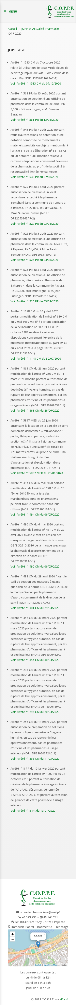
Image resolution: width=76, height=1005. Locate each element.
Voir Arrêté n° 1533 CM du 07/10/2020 (36, 83)
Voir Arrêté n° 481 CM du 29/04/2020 (35, 608)
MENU (13, 11)
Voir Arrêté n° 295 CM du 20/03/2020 (35, 712)
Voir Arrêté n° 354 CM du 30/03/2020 (35, 660)
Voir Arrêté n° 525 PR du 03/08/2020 (35, 301)
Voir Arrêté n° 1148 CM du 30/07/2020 (36, 358)
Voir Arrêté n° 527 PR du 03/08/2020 (35, 224)
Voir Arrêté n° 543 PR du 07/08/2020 (35, 177)
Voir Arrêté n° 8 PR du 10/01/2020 (33, 810)
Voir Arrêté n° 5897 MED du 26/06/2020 (37, 473)
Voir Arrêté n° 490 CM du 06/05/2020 (35, 566)
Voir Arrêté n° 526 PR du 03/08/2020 (35, 260)
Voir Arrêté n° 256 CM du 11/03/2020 (35, 758)
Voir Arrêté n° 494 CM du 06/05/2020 (35, 514)
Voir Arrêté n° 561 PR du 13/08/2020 (35, 120)
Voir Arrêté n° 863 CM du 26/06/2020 (35, 410)
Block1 (64, 999)
